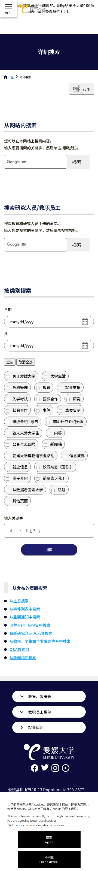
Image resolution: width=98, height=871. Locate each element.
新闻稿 (56, 444)
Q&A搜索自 (19, 649)
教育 (46, 387)
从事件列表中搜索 (25, 609)
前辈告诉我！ (54, 478)
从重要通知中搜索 (25, 617)
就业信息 (20, 466)
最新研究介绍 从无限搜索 (31, 633)
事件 (46, 410)
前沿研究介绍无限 (68, 421)
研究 (77, 399)
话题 (62, 489)
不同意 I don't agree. (49, 859)
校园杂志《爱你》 (58, 466)
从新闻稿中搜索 (23, 657)
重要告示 (73, 410)
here (17, 825)
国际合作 (50, 399)
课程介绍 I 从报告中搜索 (30, 625)
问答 (58, 433)
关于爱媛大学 (24, 376)
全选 (9, 362)
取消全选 (26, 362)
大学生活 (58, 376)
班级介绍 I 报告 (25, 421)
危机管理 (20, 387)
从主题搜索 (19, 600)
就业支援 (73, 387)
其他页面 (20, 500)
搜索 (49, 549)
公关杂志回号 (24, 444)
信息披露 (77, 455)
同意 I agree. (49, 839)
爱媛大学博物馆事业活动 (33, 455)
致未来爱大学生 (26, 433)
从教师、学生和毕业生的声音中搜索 (40, 641)
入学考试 (20, 399)
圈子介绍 (20, 478)
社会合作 (20, 410)
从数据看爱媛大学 (28, 489)
